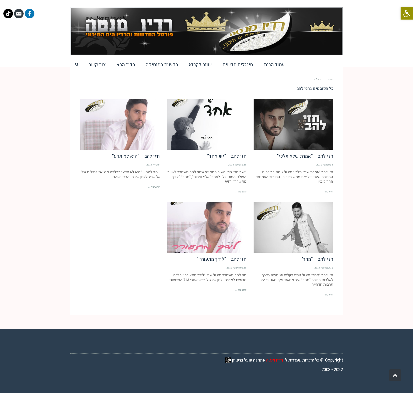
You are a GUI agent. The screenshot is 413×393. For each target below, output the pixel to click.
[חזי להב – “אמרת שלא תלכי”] (293, 124)
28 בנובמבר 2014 (237, 164)
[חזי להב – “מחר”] (293, 227)
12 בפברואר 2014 (324, 267)
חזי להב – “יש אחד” (226, 156)
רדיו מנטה (274, 360)
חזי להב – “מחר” (317, 259)
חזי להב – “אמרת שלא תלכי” (305, 156)
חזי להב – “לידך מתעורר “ (221, 259)
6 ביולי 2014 (153, 164)
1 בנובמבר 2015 (324, 164)
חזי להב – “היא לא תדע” (136, 156)
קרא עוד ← (327, 191)
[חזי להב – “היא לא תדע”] (120, 124)
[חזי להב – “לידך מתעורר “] (206, 227)
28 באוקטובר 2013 (236, 267)
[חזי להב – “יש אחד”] (206, 124)
